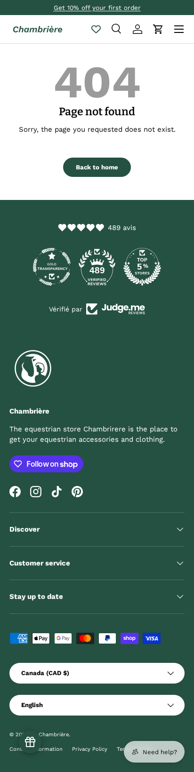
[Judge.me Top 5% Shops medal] (142, 267)
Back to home (97, 167)
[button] (158, 29)
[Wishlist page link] (96, 29)
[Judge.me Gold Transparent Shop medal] (52, 267)
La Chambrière (50, 735)
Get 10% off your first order (97, 7)
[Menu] (179, 29)
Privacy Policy (89, 749)
